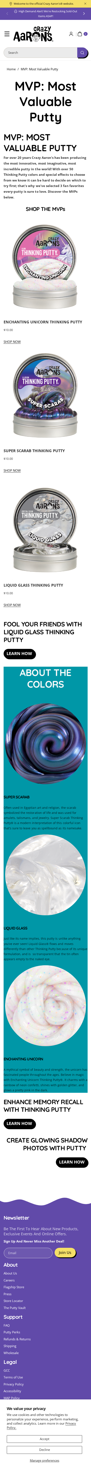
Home (11, 69)
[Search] (82, 52)
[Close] (85, 3)
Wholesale (11, 1353)
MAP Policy (12, 1398)
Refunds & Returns (17, 1339)
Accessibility (12, 1391)
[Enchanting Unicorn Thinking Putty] (46, 1046)
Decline (44, 1449)
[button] (7, 13)
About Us (10, 1273)
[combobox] (46, 52)
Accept (44, 1439)
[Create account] (71, 33)
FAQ (7, 1325)
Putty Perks (12, 1332)
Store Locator (13, 1301)
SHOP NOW (12, 341)
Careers (9, 1280)
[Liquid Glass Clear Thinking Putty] (46, 916)
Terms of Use (13, 1377)
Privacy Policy (14, 1384)
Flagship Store (14, 1287)
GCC (7, 1370)
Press (7, 1294)
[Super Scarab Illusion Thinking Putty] (46, 785)
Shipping (10, 1346)
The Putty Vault (15, 1308)
